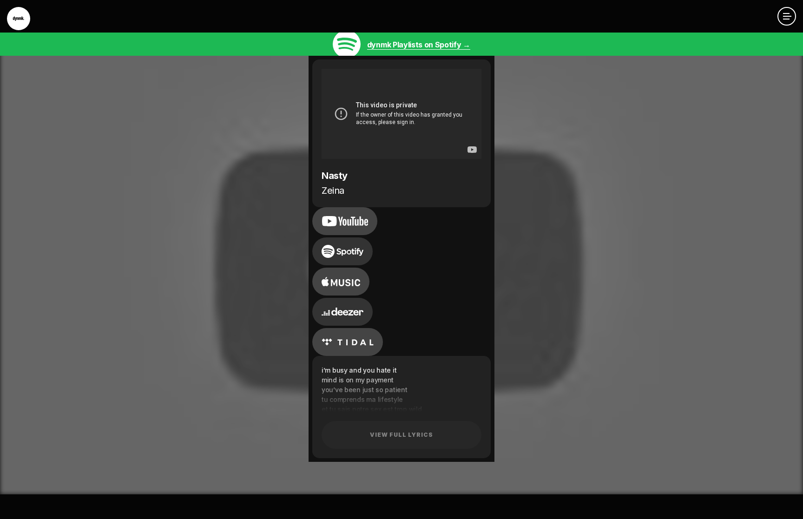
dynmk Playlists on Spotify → (418, 44)
